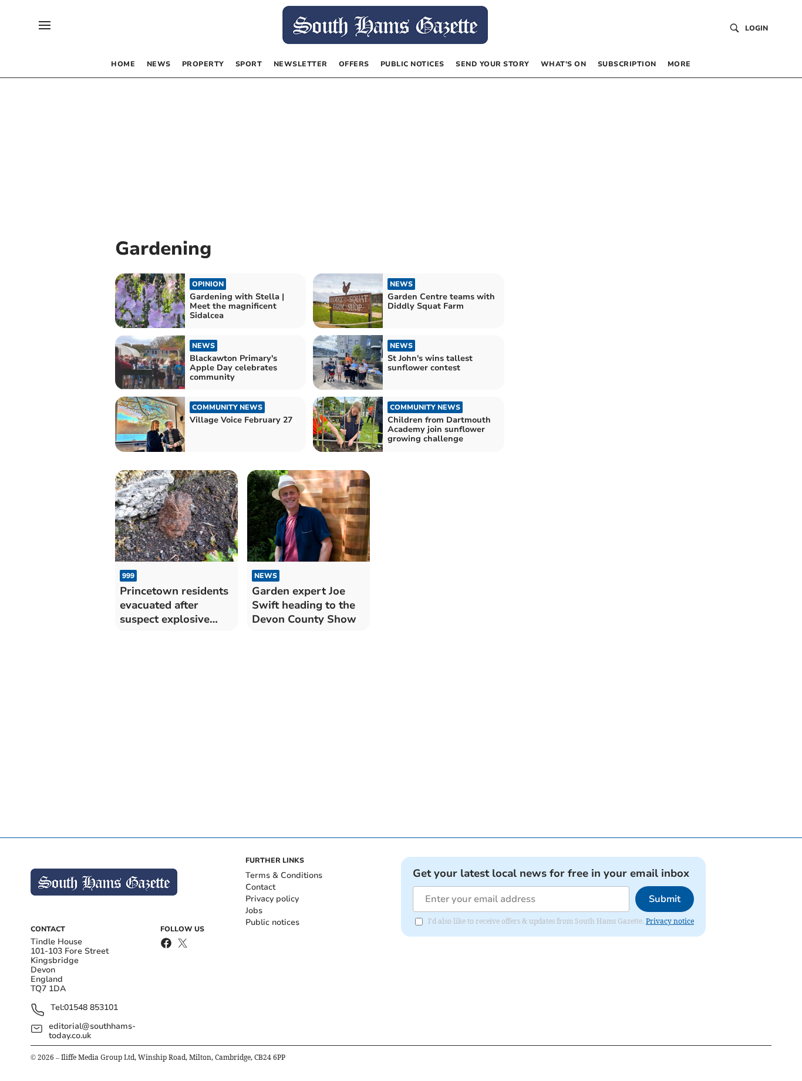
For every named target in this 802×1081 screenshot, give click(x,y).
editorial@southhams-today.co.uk (92, 1031)
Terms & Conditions (283, 875)
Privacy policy (272, 898)
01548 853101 (91, 1008)
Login (756, 28)
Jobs (253, 910)
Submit (664, 899)
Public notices (272, 922)
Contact (260, 887)
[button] (45, 25)
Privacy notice (670, 921)
